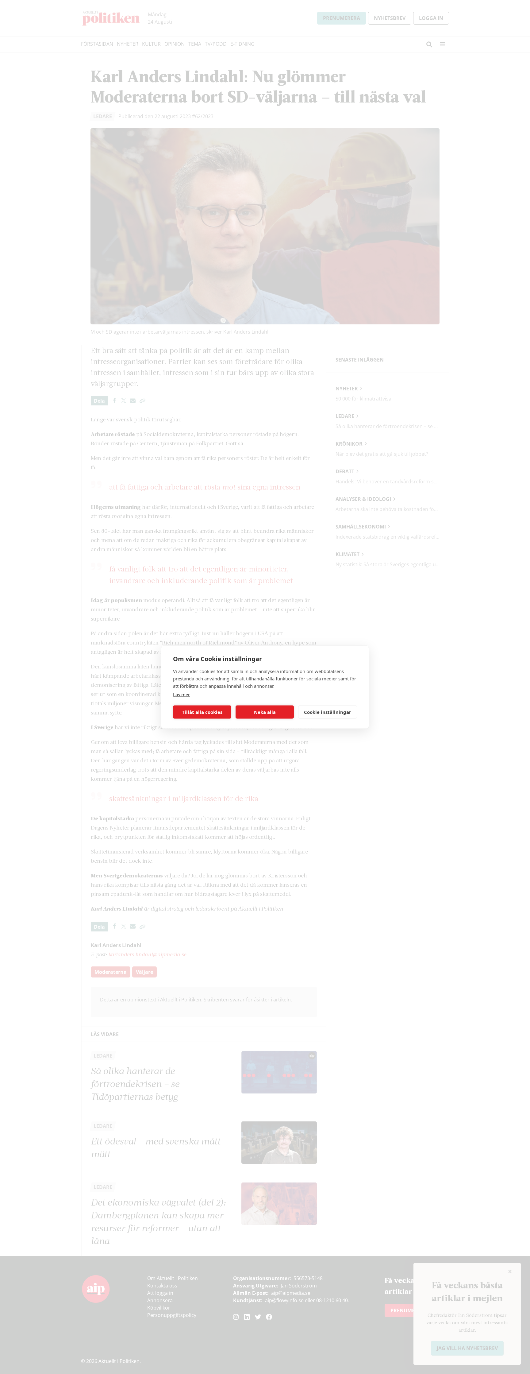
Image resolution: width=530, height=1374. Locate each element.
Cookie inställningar (327, 712)
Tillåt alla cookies (202, 712)
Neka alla (265, 712)
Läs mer (181, 694)
